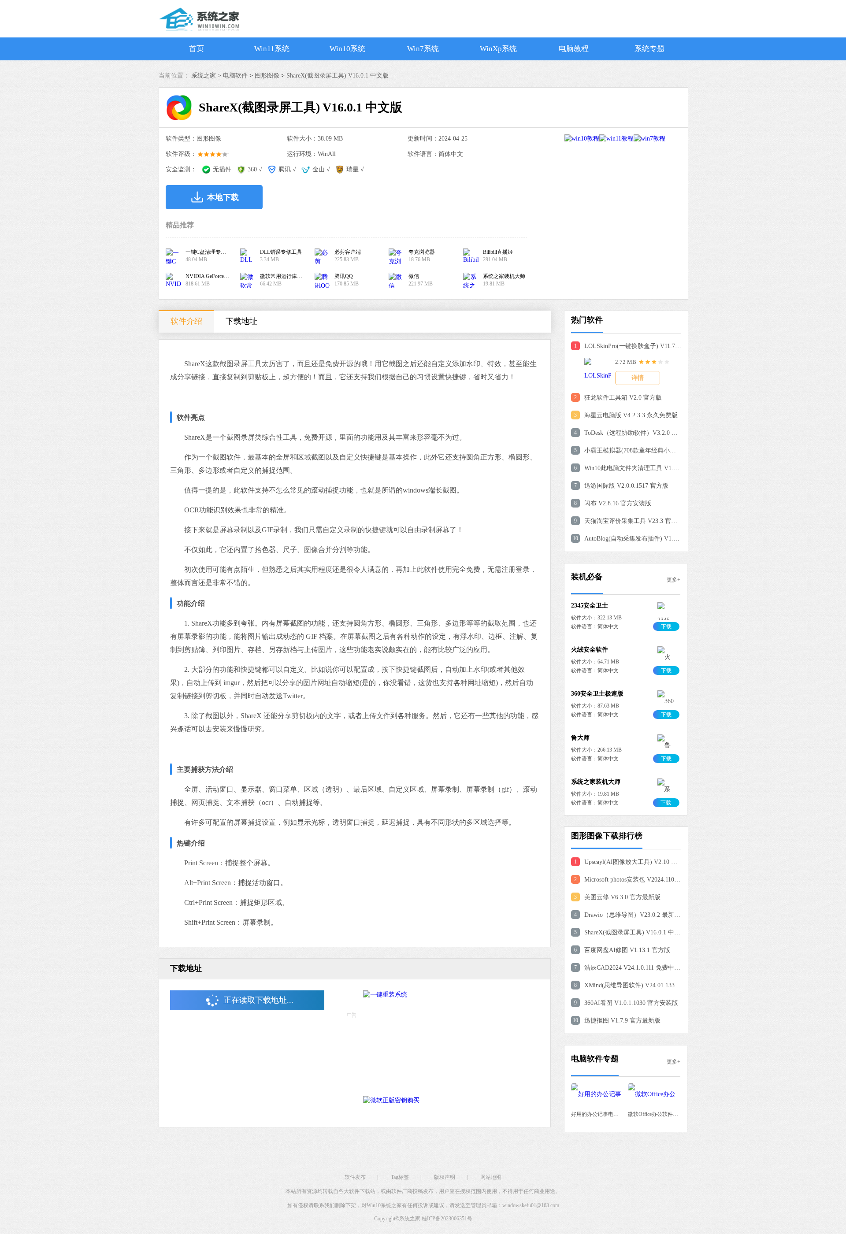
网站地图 (490, 1177)
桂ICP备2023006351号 (447, 1218)
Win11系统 (271, 48)
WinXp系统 (498, 48)
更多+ (673, 580)
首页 (196, 48)
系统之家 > (207, 75)
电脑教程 (574, 48)
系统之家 (409, 1218)
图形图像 (267, 75)
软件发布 (355, 1177)
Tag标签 (400, 1177)
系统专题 (649, 48)
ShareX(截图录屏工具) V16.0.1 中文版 (337, 75)
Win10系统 (347, 48)
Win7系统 (423, 48)
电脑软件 (235, 75)
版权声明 (444, 1177)
